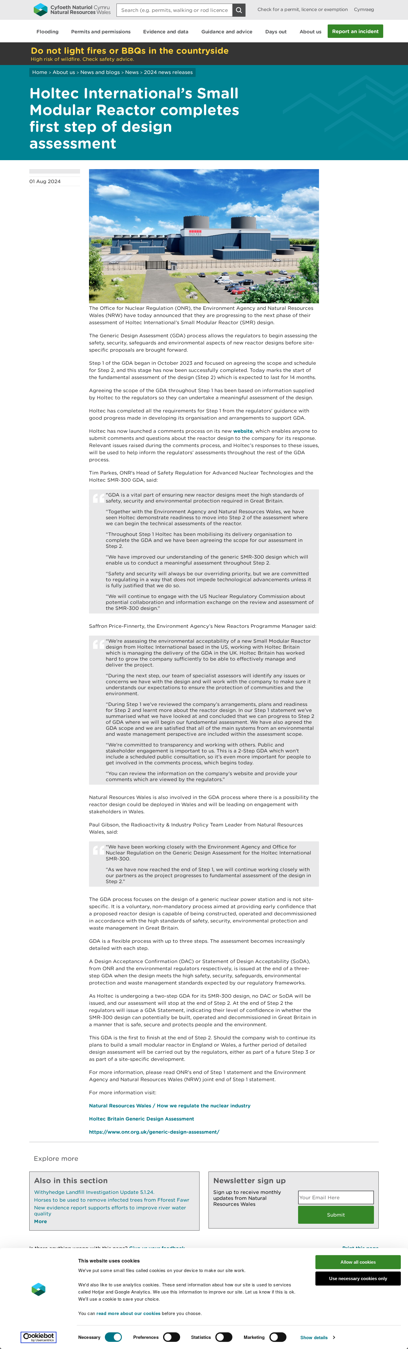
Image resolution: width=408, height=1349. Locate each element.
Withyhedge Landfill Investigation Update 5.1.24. (94, 1192)
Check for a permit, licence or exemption (302, 9)
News (132, 72)
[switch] (171, 1337)
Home (39, 72)
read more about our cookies (128, 1313)
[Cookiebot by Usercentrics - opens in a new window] (38, 1337)
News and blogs (100, 72)
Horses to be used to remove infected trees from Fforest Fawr (111, 1200)
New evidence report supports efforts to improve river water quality (110, 1211)
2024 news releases (168, 72)
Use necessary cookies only (358, 1278)
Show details (314, 1337)
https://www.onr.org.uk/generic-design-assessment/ (154, 1132)
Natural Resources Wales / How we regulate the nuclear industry (170, 1105)
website (243, 431)
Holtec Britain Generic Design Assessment (141, 1118)
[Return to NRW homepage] (72, 9)
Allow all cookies (358, 1262)
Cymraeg (364, 9)
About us (64, 72)
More (40, 1221)
